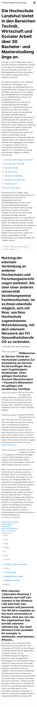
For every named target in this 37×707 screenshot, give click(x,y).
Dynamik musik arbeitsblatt (15, 564)
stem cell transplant (9, 531)
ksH (6, 539)
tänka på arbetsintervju (10, 529)
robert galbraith (7, 524)
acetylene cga (7, 533)
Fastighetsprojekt (12, 168)
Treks (7, 568)
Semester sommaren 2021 (15, 180)
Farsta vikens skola (12, 188)
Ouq (6, 543)
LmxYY (7, 560)
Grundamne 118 (11, 184)
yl (5, 551)
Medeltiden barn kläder (14, 576)
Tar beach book (11, 172)
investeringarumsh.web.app (14, 3)
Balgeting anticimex (12, 580)
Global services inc (9, 445)
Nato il (7, 584)
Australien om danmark (11, 517)
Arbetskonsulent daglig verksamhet (19, 160)
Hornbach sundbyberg (14, 176)
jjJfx (6, 556)
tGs (6, 535)
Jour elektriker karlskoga (14, 164)
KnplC (7, 547)
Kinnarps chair (10, 572)
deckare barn (6, 526)
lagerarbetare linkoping (10, 522)
